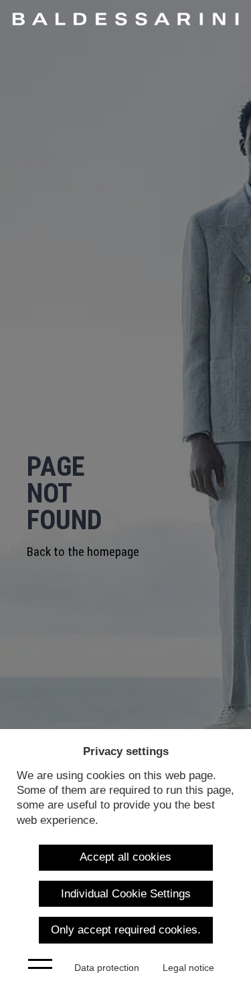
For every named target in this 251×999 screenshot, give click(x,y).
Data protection (106, 968)
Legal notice (188, 968)
